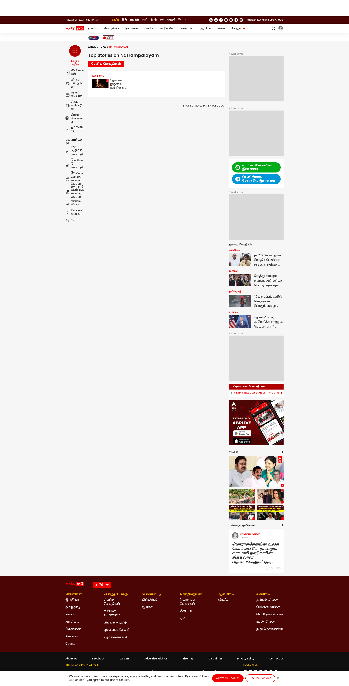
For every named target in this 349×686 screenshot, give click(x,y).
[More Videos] (281, 452)
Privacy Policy (245, 659)
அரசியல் (131, 28)
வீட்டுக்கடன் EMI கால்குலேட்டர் (77, 178)
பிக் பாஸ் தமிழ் (115, 623)
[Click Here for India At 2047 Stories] (93, 37)
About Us (71, 659)
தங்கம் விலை (76, 203)
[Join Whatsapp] (241, 20)
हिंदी (124, 19)
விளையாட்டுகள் (76, 83)
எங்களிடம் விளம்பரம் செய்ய (265, 20)
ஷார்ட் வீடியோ (76, 94)
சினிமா (149, 28)
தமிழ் (116, 19)
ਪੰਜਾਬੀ (154, 19)
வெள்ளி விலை (77, 212)
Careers (124, 659)
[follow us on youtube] (226, 20)
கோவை (71, 636)
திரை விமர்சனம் (77, 118)
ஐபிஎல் (147, 607)
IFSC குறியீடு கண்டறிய (77, 152)
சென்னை (73, 629)
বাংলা (162, 19)
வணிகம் (187, 28)
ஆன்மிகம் (226, 594)
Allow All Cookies (228, 678)
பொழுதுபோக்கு (116, 594)
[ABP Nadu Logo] (74, 28)
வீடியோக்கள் (77, 72)
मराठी (145, 19)
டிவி (183, 618)
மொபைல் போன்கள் (188, 602)
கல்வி (221, 28)
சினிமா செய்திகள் (112, 602)
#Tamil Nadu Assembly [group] (249, 392)
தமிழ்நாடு (73, 607)
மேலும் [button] (236, 28)
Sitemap (188, 659)
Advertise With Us (156, 659)
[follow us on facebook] (216, 20)
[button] (75, 55)
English (134, 19)
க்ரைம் (70, 614)
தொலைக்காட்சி (116, 637)
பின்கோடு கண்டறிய (77, 165)
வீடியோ (224, 600)
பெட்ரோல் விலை (269, 614)
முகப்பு (93, 28)
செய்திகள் (111, 28)
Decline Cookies (260, 678)
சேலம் (70, 644)
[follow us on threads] (221, 20)
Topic (102, 47)
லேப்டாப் (187, 611)
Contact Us (276, 659)
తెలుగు (181, 19)
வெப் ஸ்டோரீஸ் (76, 106)
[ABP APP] (242, 433)
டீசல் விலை (265, 622)
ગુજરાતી (171, 19)
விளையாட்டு (151, 594)
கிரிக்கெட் (167, 28)
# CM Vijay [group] (276, 392)
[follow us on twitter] (211, 20)
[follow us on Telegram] (236, 20)
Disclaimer (215, 659)
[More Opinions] (281, 525)
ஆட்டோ (205, 28)
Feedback (98, 659)
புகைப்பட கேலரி (116, 630)
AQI (73, 220)
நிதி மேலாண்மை (270, 629)
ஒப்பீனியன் (78, 129)
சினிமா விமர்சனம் (112, 613)
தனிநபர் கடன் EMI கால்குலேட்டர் (77, 191)
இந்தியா (72, 600)
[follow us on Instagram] (231, 20)
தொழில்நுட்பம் (191, 594)
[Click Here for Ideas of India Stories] (108, 37)
